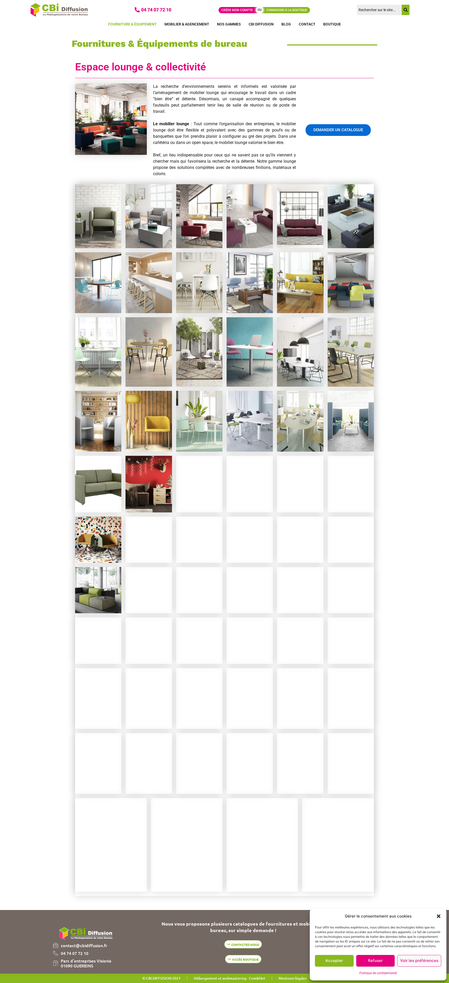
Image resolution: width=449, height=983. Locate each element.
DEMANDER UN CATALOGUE (338, 130)
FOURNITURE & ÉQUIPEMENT (132, 24)
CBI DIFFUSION (261, 24)
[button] (438, 916)
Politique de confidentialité (378, 973)
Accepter (334, 960)
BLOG (286, 24)
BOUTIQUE (332, 24)
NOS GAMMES (229, 24)
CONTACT (307, 24)
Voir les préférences (419, 960)
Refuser (375, 960)
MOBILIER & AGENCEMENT (186, 24)
